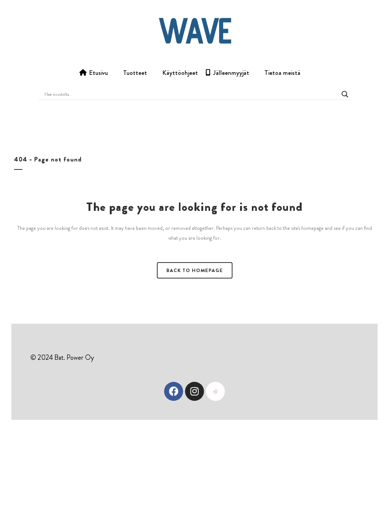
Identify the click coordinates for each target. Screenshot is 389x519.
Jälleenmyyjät (231, 72)
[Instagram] (194, 391)
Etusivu (98, 72)
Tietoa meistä (282, 72)
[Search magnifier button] (345, 94)
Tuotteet (135, 72)
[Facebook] (173, 391)
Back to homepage (194, 270)
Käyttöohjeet (180, 72)
